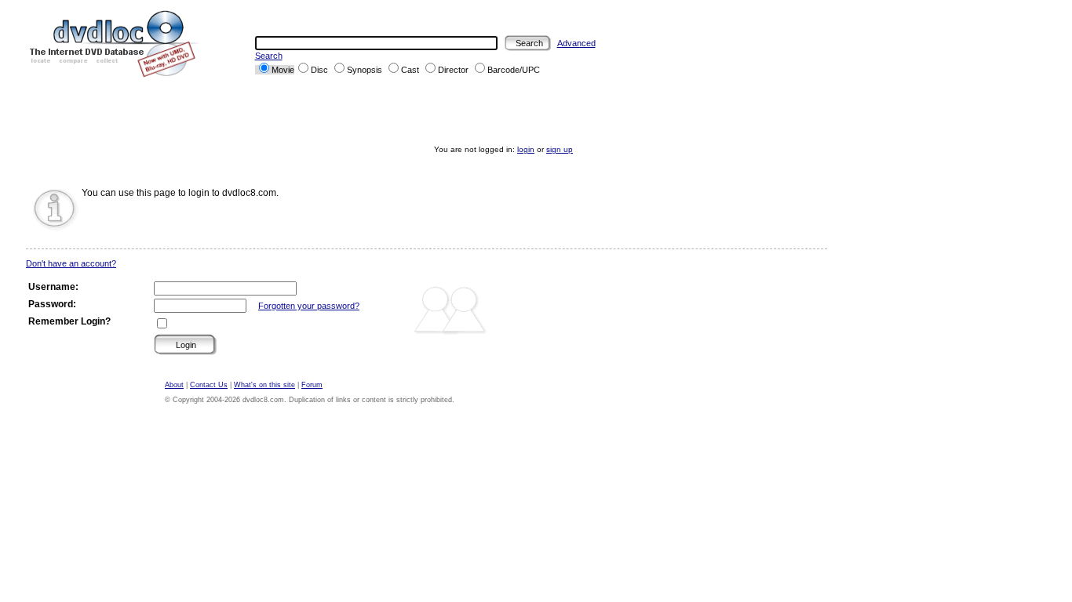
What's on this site (264, 385)
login (525, 149)
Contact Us (209, 385)
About (174, 385)
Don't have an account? (71, 263)
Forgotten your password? (308, 305)
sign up (559, 149)
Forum (312, 385)
